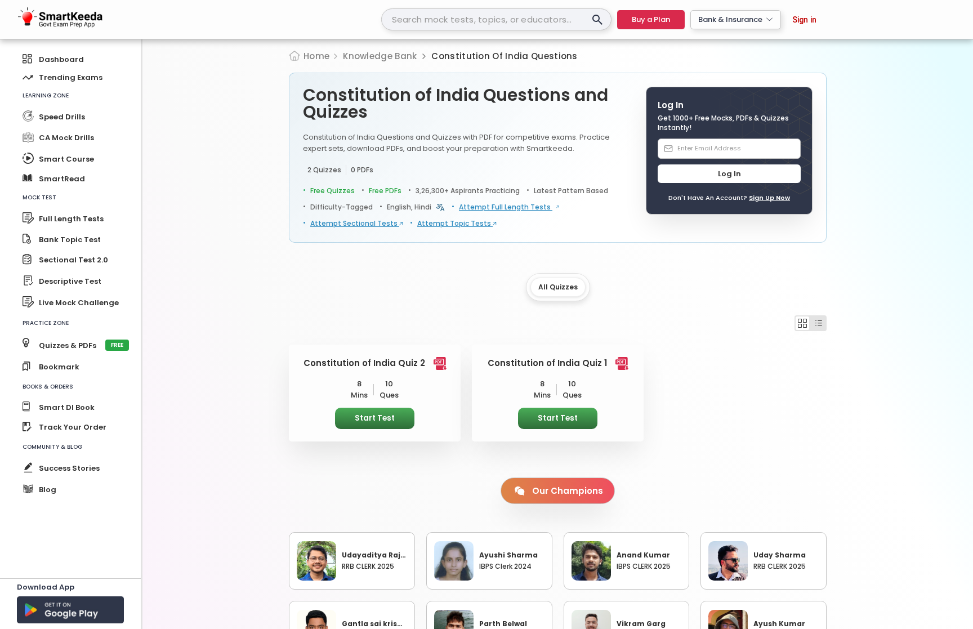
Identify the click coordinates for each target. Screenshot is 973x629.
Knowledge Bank (380, 56)
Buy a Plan (651, 19)
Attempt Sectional (354, 223)
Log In (729, 173)
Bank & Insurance (730, 19)
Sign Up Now (769, 197)
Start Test (375, 418)
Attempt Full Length (505, 207)
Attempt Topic (455, 223)
